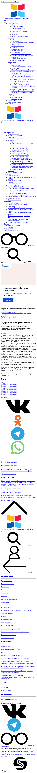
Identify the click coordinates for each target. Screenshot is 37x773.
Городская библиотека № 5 (19, 148)
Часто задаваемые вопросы (19, 36)
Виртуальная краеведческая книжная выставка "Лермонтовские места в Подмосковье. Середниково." (22, 76)
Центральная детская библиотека (21, 159)
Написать (8, 300)
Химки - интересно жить (19, 58)
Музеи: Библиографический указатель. (23, 70)
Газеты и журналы (17, 50)
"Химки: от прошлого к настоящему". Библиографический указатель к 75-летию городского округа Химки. (23, 90)
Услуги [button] (10, 94)
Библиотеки (15, 33)
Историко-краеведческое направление (23, 188)
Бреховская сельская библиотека (21, 167)
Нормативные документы (19, 31)
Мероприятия (12, 100)
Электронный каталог (14, 102)
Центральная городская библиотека (22, 142)
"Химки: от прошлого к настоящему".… (20, 222)
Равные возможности (18, 60)
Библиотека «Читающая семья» (21, 161)
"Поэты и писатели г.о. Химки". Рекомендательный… (18, 219)
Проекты (14, 47)
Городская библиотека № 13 (20, 158)
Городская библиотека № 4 (19, 147)
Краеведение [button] (12, 62)
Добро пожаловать (17, 26)
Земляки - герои (16, 65)
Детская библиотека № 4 (19, 164)
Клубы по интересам (17, 46)
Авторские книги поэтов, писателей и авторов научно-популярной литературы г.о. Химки (23, 81)
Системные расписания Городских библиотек (22, 196)
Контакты (14, 34)
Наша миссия (15, 30)
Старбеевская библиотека (19, 153)
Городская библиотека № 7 (19, 150)
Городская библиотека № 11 (20, 155)
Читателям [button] (11, 38)
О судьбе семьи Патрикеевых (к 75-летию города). (16, 658)
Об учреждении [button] (13, 23)
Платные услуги (16, 99)
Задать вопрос (8, 103)
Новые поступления (17, 49)
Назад (13, 25)
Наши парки (15, 68)
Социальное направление (19, 193)
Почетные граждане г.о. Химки (21, 66)
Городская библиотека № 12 (20, 156)
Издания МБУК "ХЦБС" (19, 52)
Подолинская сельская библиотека (22, 166)
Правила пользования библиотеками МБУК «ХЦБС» (17, 610)
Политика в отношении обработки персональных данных (15, 754)
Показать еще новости (7, 500)
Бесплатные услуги (17, 97)
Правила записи (16, 41)
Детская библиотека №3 (18, 169)
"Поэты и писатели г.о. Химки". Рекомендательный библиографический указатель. (23, 86)
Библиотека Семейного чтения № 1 (22, 163)
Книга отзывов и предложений (21, 54)
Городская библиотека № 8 (19, 151)
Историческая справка (18, 28)
